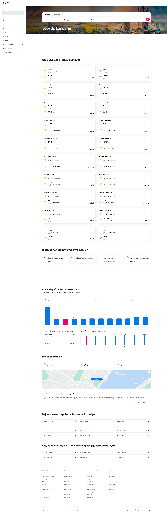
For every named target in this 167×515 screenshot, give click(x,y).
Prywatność (61, 510)
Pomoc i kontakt (112, 492)
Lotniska (44, 494)
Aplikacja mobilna (45, 481)
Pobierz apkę (150, 2)
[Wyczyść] (64, 19)
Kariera (110, 479)
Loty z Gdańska (67, 492)
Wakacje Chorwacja (91, 484)
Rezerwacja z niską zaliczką (48, 479)
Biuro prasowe (112, 476)
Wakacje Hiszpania (90, 479)
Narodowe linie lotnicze (47, 492)
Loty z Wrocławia (68, 494)
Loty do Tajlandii (67, 484)
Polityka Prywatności (52, 510)
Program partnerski (113, 481)
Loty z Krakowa (67, 489)
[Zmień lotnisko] (68, 19)
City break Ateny (90, 497)
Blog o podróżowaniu (46, 473)
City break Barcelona (91, 489)
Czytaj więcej (143, 402)
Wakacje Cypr (89, 476)
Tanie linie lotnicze (46, 489)
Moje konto (160, 2)
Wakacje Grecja (90, 481)
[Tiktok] (149, 510)
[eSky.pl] (42, 8)
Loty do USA (66, 481)
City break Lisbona (90, 494)
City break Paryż (90, 492)
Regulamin (44, 510)
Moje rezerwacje (112, 489)
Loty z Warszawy (67, 486)
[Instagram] (146, 510)
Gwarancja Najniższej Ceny (48, 476)
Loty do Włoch (67, 473)
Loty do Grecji (67, 479)
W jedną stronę (57, 14)
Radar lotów (44, 486)
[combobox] (53, 19)
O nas (110, 473)
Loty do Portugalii (68, 476)
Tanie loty (46, 8)
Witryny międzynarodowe (126, 510)
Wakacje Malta (90, 473)
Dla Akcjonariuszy (112, 484)
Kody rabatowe (45, 500)
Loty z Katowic (67, 497)
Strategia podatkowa (113, 486)
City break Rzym (90, 486)
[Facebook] (138, 510)
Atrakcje (44, 484)
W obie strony (48, 14)
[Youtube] (142, 510)
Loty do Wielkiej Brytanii (54, 8)
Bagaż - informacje (46, 497)
